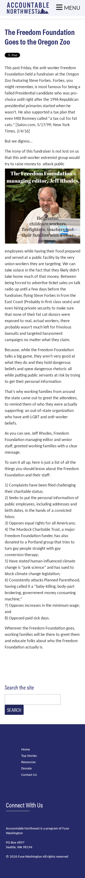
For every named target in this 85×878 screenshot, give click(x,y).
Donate (26, 768)
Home (25, 749)
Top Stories (29, 756)
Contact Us (29, 775)
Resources (28, 762)
